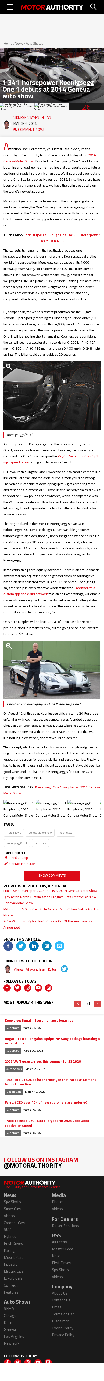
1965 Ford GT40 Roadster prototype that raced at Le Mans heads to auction (50, 1082)
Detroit (10, 1322)
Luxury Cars (13, 1278)
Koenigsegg (65, 832)
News (19, 43)
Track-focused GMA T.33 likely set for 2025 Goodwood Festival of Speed (47, 1123)
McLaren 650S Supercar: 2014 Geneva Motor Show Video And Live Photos (51, 912)
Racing (9, 1250)
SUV (7, 1229)
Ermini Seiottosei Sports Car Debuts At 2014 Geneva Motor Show (50, 891)
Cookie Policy (62, 1328)
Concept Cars (14, 1222)
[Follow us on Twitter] (17, 988)
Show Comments (52, 875)
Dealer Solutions (65, 1225)
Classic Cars (14, 1091)
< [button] (78, 1004)
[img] (8, 946)
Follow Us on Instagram (41, 1162)
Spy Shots (12, 1201)
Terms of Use (63, 1314)
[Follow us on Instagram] (27, 988)
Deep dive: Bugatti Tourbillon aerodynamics (39, 1020)
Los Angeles (14, 1336)
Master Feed (62, 1249)
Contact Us (61, 1299)
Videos (9, 1215)
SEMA (9, 1308)
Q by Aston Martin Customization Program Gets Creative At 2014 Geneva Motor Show (49, 900)
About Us (59, 1293)
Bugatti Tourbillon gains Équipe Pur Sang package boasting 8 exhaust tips (52, 1041)
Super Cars (12, 1208)
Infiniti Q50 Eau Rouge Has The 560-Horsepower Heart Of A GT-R (62, 238)
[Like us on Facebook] (7, 988)
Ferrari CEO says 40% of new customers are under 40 (46, 1102)
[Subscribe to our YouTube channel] (38, 988)
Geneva (10, 1329)
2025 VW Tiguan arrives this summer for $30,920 (43, 1061)
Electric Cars (14, 1271)
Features (11, 1292)
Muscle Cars (13, 1257)
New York (11, 1343)
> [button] (97, 1004)
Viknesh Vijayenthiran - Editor (35, 969)
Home (8, 43)
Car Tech (11, 1285)
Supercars (40, 843)
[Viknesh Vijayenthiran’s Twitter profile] (61, 969)
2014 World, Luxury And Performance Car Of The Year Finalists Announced (48, 924)
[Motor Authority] (52, 7)
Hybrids (10, 1236)
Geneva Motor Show (40, 832)
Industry (10, 1264)
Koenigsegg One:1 (17, 843)
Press (56, 1307)
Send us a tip (18, 857)
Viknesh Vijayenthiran (32, 116)
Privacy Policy (63, 1334)
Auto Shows (34, 43)
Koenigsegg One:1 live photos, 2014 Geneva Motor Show (51, 790)
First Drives (13, 1243)
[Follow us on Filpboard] (48, 988)
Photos (58, 1201)
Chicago (10, 1315)
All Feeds (59, 1242)
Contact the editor (22, 863)
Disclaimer (60, 1321)
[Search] (93, 7)
